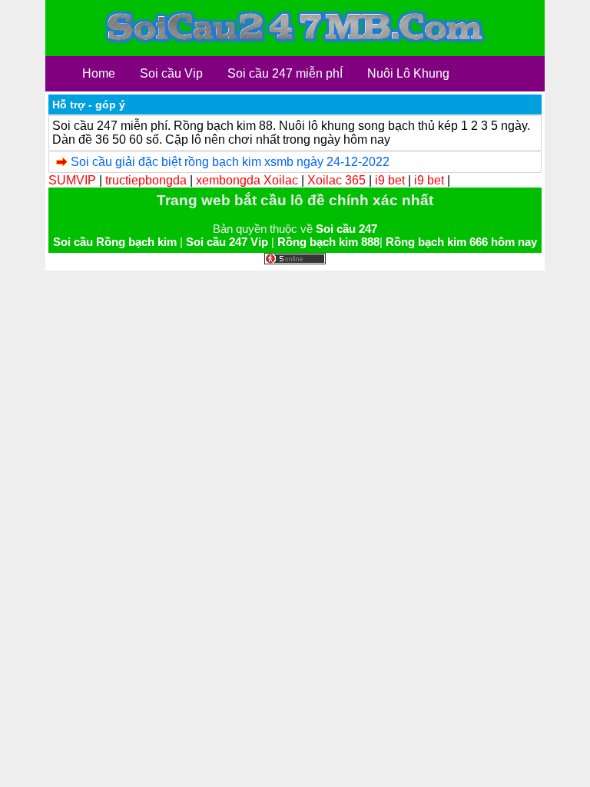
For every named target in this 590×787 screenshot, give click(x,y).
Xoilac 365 (336, 180)
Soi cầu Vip (171, 73)
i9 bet (390, 180)
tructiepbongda (146, 180)
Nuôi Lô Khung (408, 73)
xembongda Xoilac (247, 180)
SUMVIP (72, 180)
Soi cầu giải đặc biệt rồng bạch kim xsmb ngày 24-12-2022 (230, 161)
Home (98, 73)
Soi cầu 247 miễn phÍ (285, 73)
